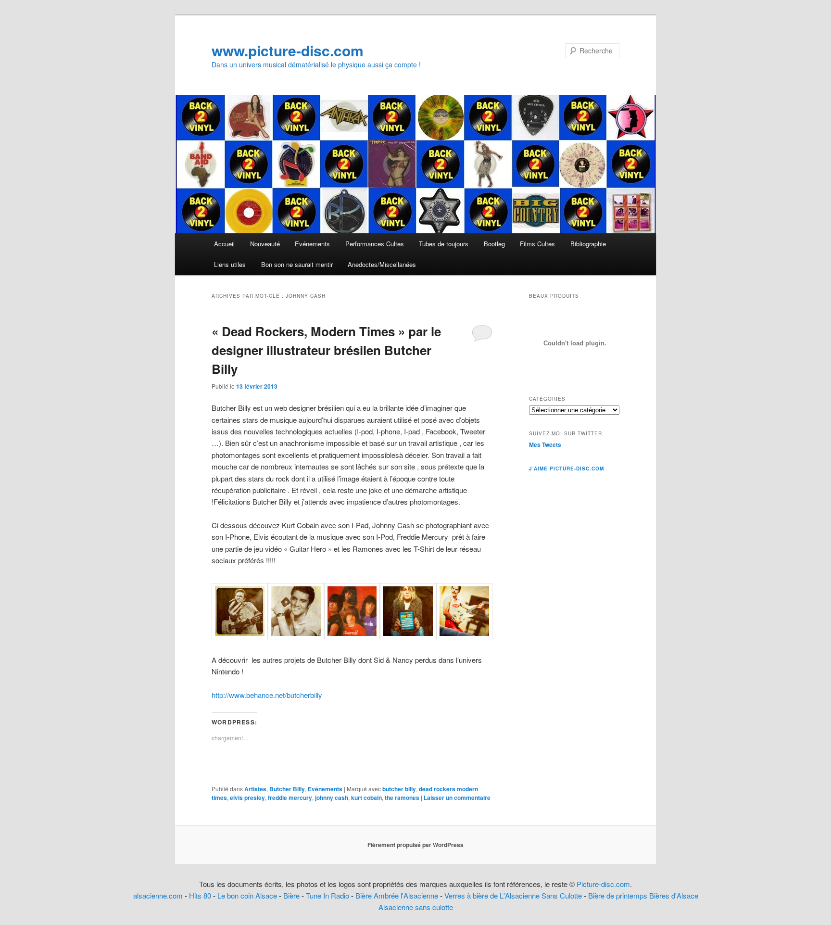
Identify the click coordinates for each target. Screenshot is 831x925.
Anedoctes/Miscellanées (382, 264)
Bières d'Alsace (673, 895)
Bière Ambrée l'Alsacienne (396, 895)
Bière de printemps (617, 895)
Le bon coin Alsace (247, 895)
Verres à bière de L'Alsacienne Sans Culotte (513, 895)
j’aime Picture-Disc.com (566, 468)
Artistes (255, 789)
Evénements (312, 243)
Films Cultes (537, 243)
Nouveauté (265, 243)
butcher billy (399, 789)
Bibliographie (588, 243)
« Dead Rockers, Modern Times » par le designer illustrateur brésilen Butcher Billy (326, 350)
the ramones (402, 797)
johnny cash (331, 797)
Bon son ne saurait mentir (297, 264)
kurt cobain (366, 797)
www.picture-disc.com (288, 50)
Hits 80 (200, 895)
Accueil (224, 243)
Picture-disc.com (603, 884)
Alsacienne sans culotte (415, 907)
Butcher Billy (287, 789)
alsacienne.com (158, 895)
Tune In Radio (328, 895)
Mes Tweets (545, 444)
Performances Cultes (374, 243)
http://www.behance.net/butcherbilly (267, 695)
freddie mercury (290, 797)
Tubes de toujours (443, 243)
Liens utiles (230, 264)
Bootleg (494, 243)
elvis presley (247, 797)
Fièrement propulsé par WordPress (415, 844)
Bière (291, 895)
